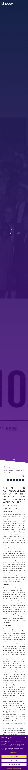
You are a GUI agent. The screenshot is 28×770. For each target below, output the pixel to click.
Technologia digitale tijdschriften (13, 470)
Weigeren (14, 760)
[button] (26, 738)
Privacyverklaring (17, 768)
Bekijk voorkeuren (14, 764)
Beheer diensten (13, 752)
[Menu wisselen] (19, 4)
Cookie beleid (9, 768)
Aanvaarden (14, 756)
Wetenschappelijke (9, 468)
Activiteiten (17, 467)
